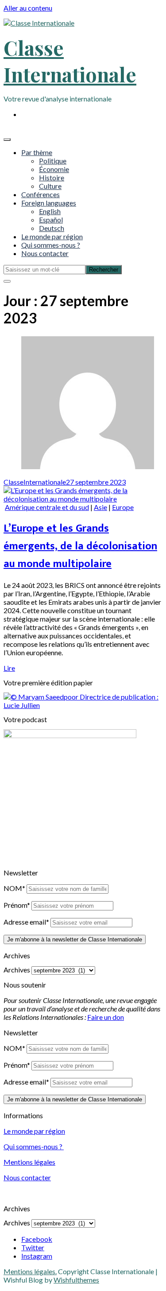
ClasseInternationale (35, 482)
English (50, 211)
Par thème (36, 152)
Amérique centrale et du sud (47, 507)
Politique (52, 160)
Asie (100, 507)
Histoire (51, 177)
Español (51, 219)
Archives (17, 969)
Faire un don (105, 1017)
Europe (123, 507)
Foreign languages (48, 202)
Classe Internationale (70, 60)
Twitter (32, 1247)
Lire (9, 668)
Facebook (36, 1239)
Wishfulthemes (76, 1279)
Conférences (40, 194)
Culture (50, 186)
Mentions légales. (30, 1271)
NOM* (14, 888)
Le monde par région (52, 236)
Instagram (36, 1256)
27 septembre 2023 (96, 482)
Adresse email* (26, 922)
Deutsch (51, 228)
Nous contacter (45, 253)
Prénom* (17, 905)
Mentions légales (29, 1162)
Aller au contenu (28, 8)
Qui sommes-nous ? (50, 245)
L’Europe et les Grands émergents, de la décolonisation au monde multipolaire (80, 546)
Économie (54, 169)
